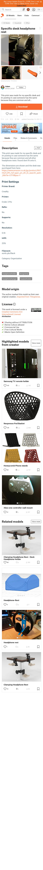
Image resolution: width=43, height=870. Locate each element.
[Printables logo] (2, 15)
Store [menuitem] (19, 15)
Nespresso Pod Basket (14, 423)
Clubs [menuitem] (26, 15)
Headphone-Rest (11, 600)
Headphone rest (11, 642)
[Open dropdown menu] (40, 28)
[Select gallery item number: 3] (21, 376)
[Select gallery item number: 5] (25, 376)
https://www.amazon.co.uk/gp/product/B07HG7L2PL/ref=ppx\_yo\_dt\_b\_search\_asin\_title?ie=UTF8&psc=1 (21, 172)
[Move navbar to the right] (40, 15)
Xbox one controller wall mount (18, 508)
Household (18, 23)
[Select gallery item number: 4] (23, 376)
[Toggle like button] (5, 385)
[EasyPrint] (23, 9)
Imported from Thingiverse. (28, 296)
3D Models (6, 23)
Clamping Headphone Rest (16, 685)
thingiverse (24, 274)
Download (22, 106)
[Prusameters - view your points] (28, 9)
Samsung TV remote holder (16, 381)
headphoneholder (9, 274)
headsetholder (25, 279)
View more (36, 343)
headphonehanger (9, 279)
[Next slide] (40, 72)
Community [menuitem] (36, 15)
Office (27, 23)
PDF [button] (38, 148)
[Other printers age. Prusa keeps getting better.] (21, 128)
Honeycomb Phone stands (16, 466)
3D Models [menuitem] (10, 15)
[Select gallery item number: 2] (19, 376)
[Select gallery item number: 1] (17, 376)
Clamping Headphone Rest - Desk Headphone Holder (19, 558)
